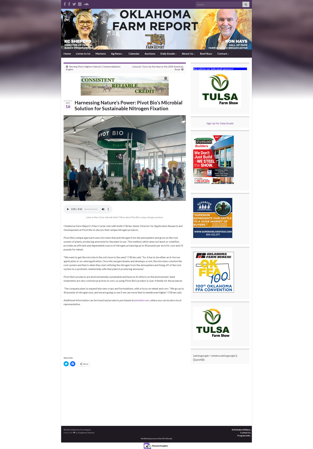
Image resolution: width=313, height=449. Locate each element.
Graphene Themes (86, 432)
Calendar (134, 53)
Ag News (116, 53)
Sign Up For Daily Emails (220, 123)
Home (67, 53)
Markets (101, 53)
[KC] (69, 3)
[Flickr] (80, 3)
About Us (188, 53)
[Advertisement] (125, 333)
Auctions (150, 53)
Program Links (243, 435)
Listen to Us (83, 53)
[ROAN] (65, 3)
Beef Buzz (206, 53)
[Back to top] (306, 442)
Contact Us (245, 432)
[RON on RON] (74, 3)
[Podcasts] (86, 3)
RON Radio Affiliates (241, 429)
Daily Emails (167, 53)
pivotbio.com (141, 300)
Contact (222, 53)
